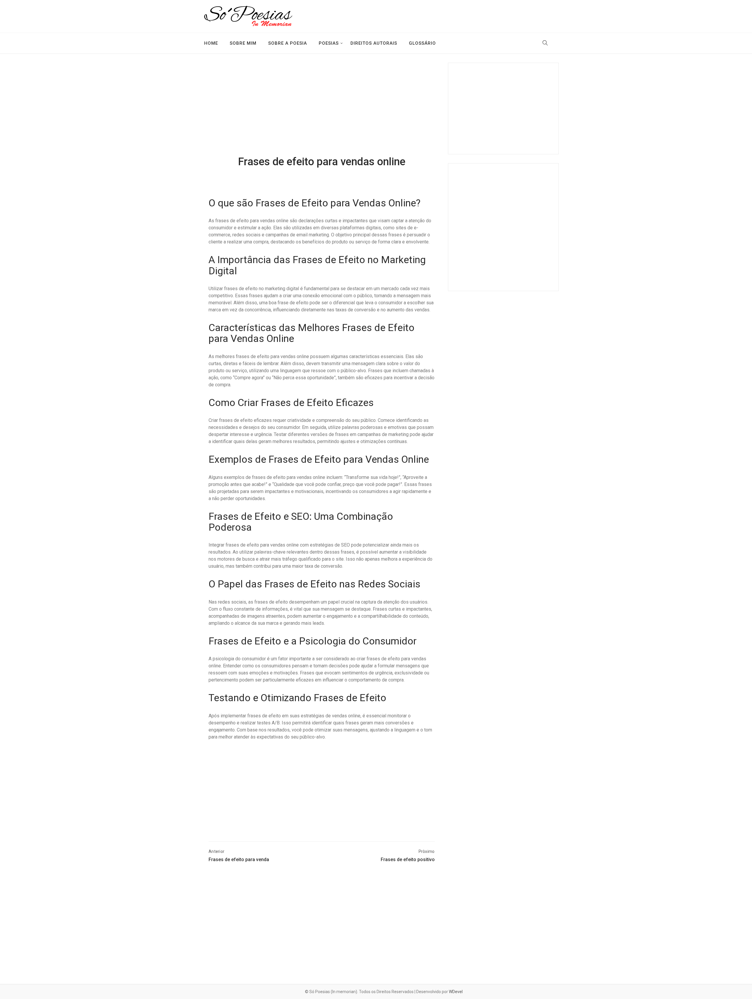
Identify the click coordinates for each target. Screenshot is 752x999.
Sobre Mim (243, 43)
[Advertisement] (322, 110)
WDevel (456, 991)
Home (211, 43)
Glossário (422, 43)
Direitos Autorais (373, 43)
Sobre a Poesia (287, 43)
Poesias (329, 43)
